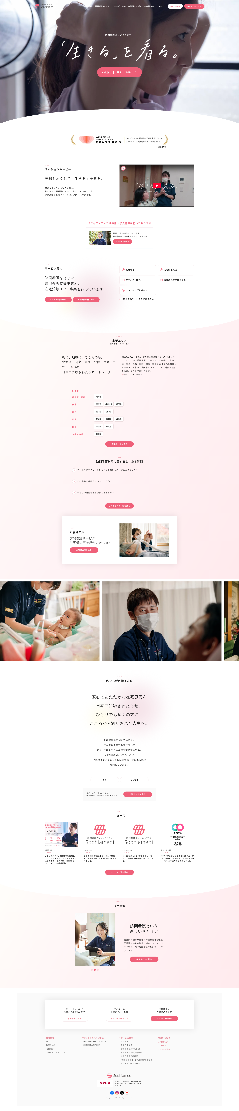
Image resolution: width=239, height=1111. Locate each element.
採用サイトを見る (137, 794)
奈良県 (108, 426)
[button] (92, 970)
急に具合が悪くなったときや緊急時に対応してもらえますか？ (107, 470)
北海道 (98, 396)
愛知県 (98, 419)
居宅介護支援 (126, 1045)
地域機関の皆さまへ (103, 6)
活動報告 (50, 1049)
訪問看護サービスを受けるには (96, 1041)
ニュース (160, 6)
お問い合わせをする (119, 1018)
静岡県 (108, 419)
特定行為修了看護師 (129, 1056)
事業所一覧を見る (119, 444)
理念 (105, 780)
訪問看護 (124, 1041)
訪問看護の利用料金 (92, 1045)
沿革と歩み (51, 1045)
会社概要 (88, 6)
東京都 (98, 404)
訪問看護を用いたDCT (130, 1049)
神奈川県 (108, 404)
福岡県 (98, 434)
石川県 (98, 411)
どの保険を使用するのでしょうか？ (94, 481)
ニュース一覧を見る (119, 872)
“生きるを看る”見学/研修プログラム (137, 1060)
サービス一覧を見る (58, 299)
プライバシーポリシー (55, 1052)
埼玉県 (118, 404)
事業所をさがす (135, 6)
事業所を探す (164, 1037)
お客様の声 (149, 6)
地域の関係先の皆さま (93, 1037)
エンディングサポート (130, 1063)
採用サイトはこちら (194, 6)
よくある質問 (164, 1049)
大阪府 (98, 426)
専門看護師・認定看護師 (131, 1052)
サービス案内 (120, 6)
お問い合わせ (175, 6)
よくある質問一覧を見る (119, 506)
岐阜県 (118, 419)
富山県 (108, 411)
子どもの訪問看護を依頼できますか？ (95, 492)
